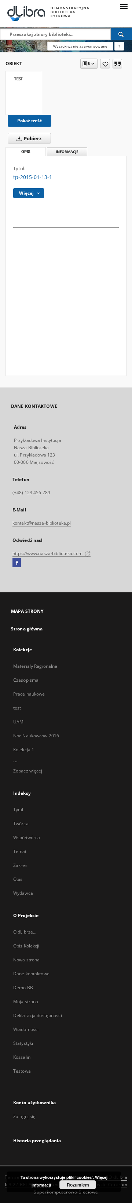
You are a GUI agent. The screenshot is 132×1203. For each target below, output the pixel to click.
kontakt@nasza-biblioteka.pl (41, 523)
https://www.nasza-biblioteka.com (48, 553)
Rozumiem (78, 1184)
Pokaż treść (29, 121)
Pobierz (32, 138)
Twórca (21, 823)
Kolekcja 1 (23, 749)
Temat (20, 851)
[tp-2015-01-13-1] (24, 93)
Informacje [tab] (67, 151)
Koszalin (21, 1057)
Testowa (22, 1071)
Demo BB (23, 987)
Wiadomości (25, 1029)
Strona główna (27, 629)
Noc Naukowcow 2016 (36, 736)
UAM (18, 722)
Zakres (20, 865)
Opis (17, 879)
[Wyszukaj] (121, 34)
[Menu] (123, 6)
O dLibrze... (24, 932)
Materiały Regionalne (35, 666)
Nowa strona (26, 960)
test (17, 708)
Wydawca (23, 893)
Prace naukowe (29, 694)
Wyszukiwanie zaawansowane (80, 46)
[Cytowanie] (117, 63)
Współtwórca (26, 837)
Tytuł (18, 810)
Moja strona (25, 1001)
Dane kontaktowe (31, 974)
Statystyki (23, 1043)
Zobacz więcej (28, 771)
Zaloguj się (24, 1116)
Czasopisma (25, 680)
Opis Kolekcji (26, 946)
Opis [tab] (25, 151)
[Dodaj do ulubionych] (105, 63)
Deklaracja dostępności (37, 1015)
